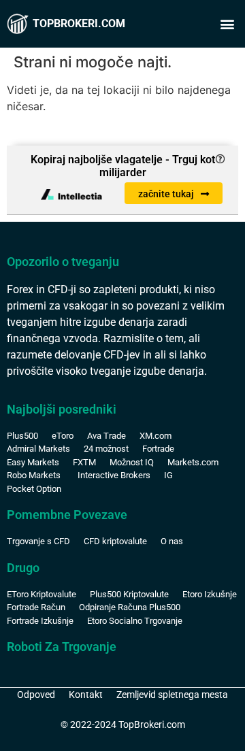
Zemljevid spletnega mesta (172, 694)
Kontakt (86, 694)
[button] (227, 24)
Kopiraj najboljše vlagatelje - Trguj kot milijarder (123, 166)
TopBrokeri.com (79, 23)
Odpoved (36, 694)
